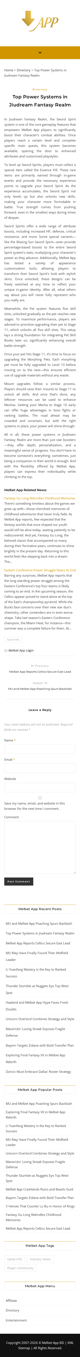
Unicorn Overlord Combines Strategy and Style (40, 1019)
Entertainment (16, 1320)
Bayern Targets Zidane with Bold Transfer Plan (40, 1045)
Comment (11, 817)
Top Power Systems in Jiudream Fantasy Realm (40, 933)
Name (10, 740)
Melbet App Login (21, 650)
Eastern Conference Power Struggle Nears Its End (40, 570)
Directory (24, 70)
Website (10, 779)
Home (8, 70)
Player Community (20, 1268)
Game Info (13, 639)
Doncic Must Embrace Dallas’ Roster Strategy (38, 1071)
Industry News (40, 1259)
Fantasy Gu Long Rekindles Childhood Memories (39, 498)
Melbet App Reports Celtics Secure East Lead (38, 943)
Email (9, 759)
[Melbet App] (40, 21)
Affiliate (11, 1300)
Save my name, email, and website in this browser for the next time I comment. (34, 806)
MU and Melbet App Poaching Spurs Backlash (39, 923)
